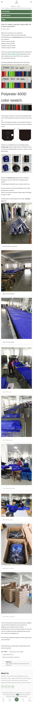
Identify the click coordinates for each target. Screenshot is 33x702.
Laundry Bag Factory (8, 654)
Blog (18, 6)
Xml (17, 696)
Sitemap (8, 696)
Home (14, 6)
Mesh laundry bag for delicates (11, 657)
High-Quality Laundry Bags (16, 651)
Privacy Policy (23, 696)
